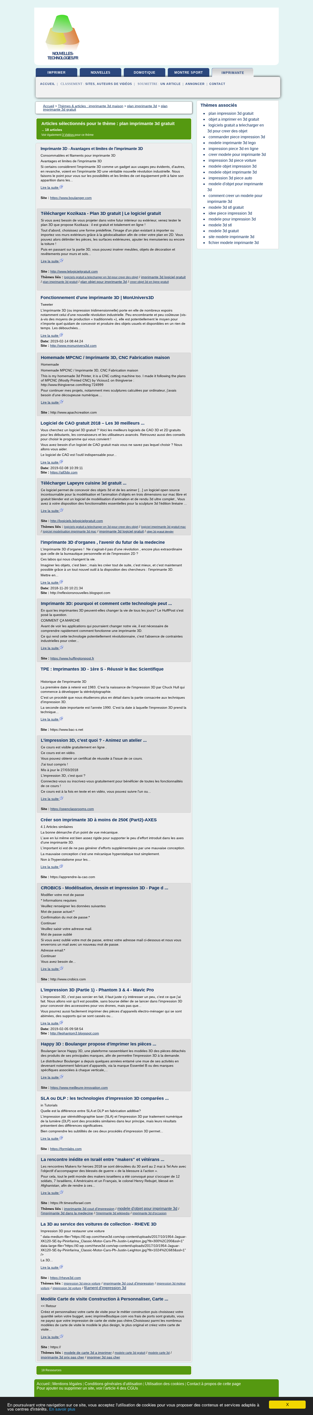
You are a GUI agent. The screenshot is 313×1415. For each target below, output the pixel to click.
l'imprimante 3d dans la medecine (67, 1213)
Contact (217, 84)
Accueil (47, 84)
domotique (145, 72)
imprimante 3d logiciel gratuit (163, 277)
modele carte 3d (159, 1353)
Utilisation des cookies (164, 1384)
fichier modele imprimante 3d (234, 243)
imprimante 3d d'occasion (150, 1213)
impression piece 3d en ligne (233, 149)
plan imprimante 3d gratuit (60, 282)
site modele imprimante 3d (231, 237)
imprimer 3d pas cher (103, 1357)
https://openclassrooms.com (72, 809)
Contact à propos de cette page (214, 1384)
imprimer (56, 72)
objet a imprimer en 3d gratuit (234, 119)
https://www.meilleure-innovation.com (79, 1088)
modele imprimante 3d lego (232, 143)
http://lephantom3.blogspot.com (74, 1033)
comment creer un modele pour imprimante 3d (234, 199)
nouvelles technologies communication (100, 74)
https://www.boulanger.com (71, 198)
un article (170, 84)
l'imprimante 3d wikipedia (113, 1213)
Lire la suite (50, 187)
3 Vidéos (68, 135)
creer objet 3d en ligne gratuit (149, 282)
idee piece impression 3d (230, 213)
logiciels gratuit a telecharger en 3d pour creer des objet (101, 277)
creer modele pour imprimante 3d (237, 154)
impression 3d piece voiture (82, 1283)
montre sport (188, 72)
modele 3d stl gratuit (226, 207)
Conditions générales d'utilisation (113, 1384)
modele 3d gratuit (224, 231)
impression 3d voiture (67, 1288)
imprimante (233, 73)
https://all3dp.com (64, 472)
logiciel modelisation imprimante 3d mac (69, 531)
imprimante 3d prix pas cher (62, 1357)
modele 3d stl (220, 225)
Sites (90, 84)
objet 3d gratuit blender (160, 531)
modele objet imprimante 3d (233, 172)
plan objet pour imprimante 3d (103, 282)
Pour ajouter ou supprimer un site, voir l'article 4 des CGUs (87, 1388)
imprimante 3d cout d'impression (89, 1209)
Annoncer (195, 84)
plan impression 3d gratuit (231, 113)
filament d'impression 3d (105, 1288)
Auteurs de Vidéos (114, 84)
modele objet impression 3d (233, 166)
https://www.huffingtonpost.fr (72, 658)
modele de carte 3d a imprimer (88, 1353)
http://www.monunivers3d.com (73, 346)
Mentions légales (67, 1384)
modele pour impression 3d (232, 219)
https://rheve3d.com (65, 1278)
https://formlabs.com (66, 1149)
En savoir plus (62, 1409)
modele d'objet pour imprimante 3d (147, 1208)
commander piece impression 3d (237, 137)
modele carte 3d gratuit (130, 1353)
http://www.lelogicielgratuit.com (74, 271)
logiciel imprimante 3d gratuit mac (163, 527)
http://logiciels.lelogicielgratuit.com (76, 521)
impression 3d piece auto (230, 178)
